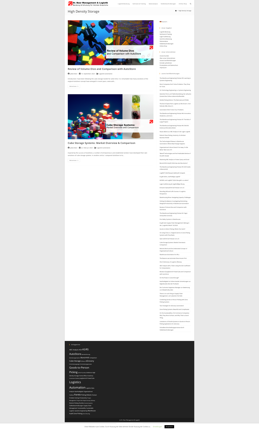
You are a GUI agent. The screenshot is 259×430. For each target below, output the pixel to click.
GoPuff (80, 372)
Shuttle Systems (88, 403)
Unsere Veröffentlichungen (168, 60)
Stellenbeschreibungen (166, 44)
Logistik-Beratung (165, 32)
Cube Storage (75, 361)
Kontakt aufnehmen (166, 63)
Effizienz (83, 361)
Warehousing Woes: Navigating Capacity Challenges (175, 197)
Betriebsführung (86, 354)
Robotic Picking (74, 403)
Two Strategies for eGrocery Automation (172, 306)
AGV (80, 350)
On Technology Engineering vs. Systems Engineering (175, 90)
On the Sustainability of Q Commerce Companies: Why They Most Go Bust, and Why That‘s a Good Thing (174, 315)
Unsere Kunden (164, 56)
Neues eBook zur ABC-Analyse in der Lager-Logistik (175, 132)
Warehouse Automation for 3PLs (169, 254)
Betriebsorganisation (74, 358)
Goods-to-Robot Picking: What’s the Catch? (172, 229)
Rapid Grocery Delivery (89, 400)
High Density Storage (185, 11)
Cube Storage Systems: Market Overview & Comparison (101, 143)
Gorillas (84, 372)
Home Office (83, 376)
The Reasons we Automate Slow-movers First (173, 258)
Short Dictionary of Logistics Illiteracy (171, 262)
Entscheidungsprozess (86, 364)
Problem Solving (74, 398)
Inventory (90, 376)
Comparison (93, 358)
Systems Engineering (81, 411)
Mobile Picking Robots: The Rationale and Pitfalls (174, 100)
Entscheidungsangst (74, 364)
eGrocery (90, 361)
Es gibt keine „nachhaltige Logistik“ (170, 177)
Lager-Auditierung (165, 36)
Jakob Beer (73, 74)
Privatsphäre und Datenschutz (169, 65)
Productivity (83, 398)
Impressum (163, 67)
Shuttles (81, 403)
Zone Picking (77, 413)
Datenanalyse (164, 41)
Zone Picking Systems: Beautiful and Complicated (174, 309)
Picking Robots (86, 395)
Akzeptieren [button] (169, 427)
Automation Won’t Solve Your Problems (172, 110)
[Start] (176, 11)
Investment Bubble (74, 378)
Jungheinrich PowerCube (87, 378)
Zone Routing (86, 413)
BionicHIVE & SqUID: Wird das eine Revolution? (174, 163)
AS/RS (85, 349)
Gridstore (89, 372)
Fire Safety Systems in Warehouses (170, 219)
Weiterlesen (75, 86)
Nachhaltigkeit (79, 391)
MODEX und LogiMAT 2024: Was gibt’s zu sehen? (174, 180)
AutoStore (75, 354)
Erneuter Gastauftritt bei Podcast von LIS (172, 188)
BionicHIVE (85, 357)
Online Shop (163, 46)
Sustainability (82, 408)
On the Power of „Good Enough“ (169, 278)
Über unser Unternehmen (167, 58)
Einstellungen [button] (157, 427)
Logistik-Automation (105, 74)
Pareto (77, 394)
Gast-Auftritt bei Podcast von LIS (169, 239)
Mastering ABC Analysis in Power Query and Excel (174, 159)
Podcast (94, 395)
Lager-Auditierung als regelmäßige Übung (172, 184)
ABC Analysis (73, 350)
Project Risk (80, 400)
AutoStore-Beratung (166, 39)
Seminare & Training (166, 34)
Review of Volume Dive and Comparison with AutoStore (102, 69)
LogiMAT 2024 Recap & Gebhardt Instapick (172, 173)
